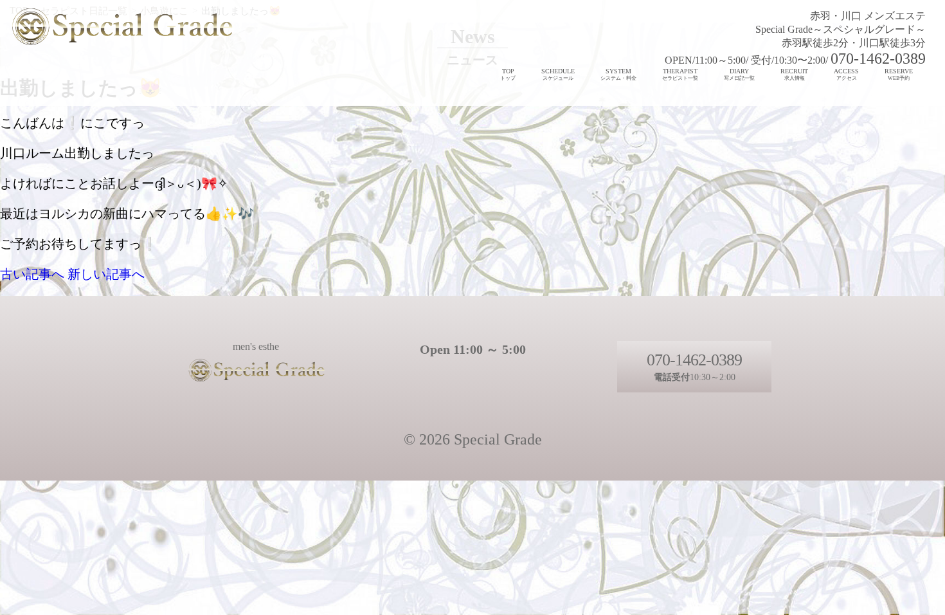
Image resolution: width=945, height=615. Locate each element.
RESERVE (899, 74)
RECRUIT (794, 74)
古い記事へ (32, 274)
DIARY (739, 74)
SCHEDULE (558, 74)
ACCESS (846, 74)
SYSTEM (618, 74)
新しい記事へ (106, 274)
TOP (508, 74)
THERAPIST (680, 74)
